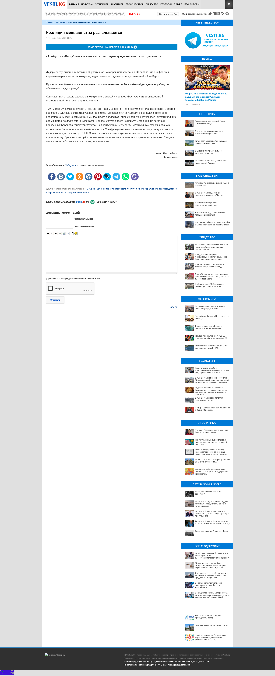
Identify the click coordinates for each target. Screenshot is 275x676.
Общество (152, 4)
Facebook (214, 13)
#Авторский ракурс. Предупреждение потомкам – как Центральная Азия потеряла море (212, 503)
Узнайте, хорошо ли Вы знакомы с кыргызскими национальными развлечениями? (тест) (210, 637)
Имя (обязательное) (83, 219)
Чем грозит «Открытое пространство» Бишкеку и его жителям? (212, 461)
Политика (87, 4)
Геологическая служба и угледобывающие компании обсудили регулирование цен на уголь (212, 370)
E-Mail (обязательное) (84, 226)
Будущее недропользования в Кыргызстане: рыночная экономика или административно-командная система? (211, 391)
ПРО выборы (192, 4)
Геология (166, 4)
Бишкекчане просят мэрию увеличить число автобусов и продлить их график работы (212, 247)
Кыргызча (135, 14)
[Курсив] (52, 233)
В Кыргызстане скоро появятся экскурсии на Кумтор (209, 399)
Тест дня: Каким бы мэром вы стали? (211, 625)
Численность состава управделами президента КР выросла (211, 162)
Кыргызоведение (96, 14)
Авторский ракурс (66, 14)
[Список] (72, 233)
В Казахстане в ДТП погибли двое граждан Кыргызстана (210, 213)
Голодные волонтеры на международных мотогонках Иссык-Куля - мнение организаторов (211, 256)
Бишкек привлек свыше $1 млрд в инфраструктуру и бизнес (210, 307)
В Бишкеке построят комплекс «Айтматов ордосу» (208, 152)
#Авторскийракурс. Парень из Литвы (211, 531)
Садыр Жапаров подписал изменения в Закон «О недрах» (212, 409)
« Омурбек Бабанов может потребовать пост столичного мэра (117, 188)
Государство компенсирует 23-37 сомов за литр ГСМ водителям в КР (211, 337)
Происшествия (134, 4)
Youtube (218, 13)
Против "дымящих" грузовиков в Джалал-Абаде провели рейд (209, 265)
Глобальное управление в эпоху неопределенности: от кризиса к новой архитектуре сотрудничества (211, 452)
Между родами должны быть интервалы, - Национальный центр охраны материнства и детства (211, 565)
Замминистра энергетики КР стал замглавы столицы (210, 122)
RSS (229, 4)
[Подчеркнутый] (56, 233)
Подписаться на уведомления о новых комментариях (74, 278)
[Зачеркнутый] (60, 233)
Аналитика (117, 4)
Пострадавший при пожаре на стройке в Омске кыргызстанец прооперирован (212, 223)
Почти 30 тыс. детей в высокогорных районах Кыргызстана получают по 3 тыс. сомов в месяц (212, 276)
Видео (81, 14)
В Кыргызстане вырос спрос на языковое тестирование (209, 132)
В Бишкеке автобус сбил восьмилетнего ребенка (206, 204)
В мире (178, 4)
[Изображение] (64, 233)
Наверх (173, 307)
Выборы (50, 14)
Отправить (55, 300)
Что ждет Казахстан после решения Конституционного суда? (211, 431)
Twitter (210, 13)
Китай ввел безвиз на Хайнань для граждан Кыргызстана (211, 142)
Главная (74, 4)
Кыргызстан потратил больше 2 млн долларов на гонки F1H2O (211, 347)
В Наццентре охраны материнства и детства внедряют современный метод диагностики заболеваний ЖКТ (213, 595)
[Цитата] (68, 233)
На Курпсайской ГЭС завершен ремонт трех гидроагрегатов (209, 285)
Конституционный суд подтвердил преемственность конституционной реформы (211, 442)
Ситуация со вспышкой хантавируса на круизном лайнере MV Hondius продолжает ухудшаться (211, 575)
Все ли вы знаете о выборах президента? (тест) (208, 616)
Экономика (101, 4)
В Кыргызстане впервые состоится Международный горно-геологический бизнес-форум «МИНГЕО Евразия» (212, 380)
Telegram (227, 13)
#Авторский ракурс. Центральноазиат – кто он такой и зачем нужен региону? (212, 522)
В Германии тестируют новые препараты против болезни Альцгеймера (208, 585)
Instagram (223, 13)
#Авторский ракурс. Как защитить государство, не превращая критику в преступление (212, 513)
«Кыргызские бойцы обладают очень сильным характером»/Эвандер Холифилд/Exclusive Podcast (206, 96)
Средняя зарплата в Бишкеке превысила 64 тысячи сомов (208, 327)
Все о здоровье (115, 14)
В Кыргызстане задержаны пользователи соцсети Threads (209, 194)
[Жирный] (48, 233)
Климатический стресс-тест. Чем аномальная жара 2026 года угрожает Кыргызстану (212, 471)
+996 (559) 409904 (106, 201)
